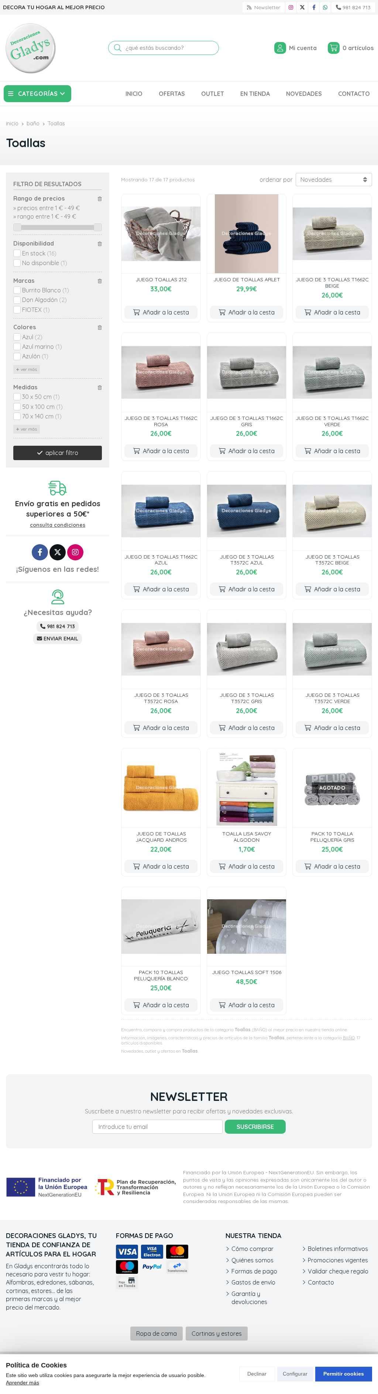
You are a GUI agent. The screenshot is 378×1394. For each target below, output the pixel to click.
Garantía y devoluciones (249, 1298)
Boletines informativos (338, 1248)
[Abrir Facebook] (314, 7)
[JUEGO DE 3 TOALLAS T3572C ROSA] (160, 649)
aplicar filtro (61, 452)
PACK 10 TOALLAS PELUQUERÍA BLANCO (161, 975)
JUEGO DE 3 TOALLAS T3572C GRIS (247, 698)
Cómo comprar (252, 1248)
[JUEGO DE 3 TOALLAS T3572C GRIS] (246, 649)
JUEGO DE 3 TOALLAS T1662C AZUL (160, 559)
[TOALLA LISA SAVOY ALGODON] (246, 787)
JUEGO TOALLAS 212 (161, 279)
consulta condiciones (57, 525)
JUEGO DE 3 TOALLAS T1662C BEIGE (332, 282)
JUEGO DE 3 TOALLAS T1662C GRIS (246, 421)
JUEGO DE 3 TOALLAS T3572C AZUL (247, 559)
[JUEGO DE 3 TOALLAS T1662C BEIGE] (332, 233)
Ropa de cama (156, 1333)
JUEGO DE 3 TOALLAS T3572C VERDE (332, 698)
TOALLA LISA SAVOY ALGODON (246, 836)
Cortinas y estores (217, 1333)
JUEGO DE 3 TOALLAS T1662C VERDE (332, 421)
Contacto (321, 1282)
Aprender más (22, 1383)
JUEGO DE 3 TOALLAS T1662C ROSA (160, 421)
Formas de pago (254, 1271)
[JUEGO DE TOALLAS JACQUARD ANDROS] (160, 787)
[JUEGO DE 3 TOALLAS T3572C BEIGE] (332, 511)
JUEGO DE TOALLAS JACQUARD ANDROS (161, 836)
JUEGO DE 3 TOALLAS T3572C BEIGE (332, 559)
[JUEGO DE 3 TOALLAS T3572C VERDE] (332, 649)
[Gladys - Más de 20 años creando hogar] (30, 48)
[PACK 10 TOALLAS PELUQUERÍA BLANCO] (160, 926)
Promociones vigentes (338, 1260)
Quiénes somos (252, 1260)
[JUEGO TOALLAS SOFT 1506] (246, 926)
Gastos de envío (253, 1282)
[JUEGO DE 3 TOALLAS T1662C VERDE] (332, 372)
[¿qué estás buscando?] (163, 47)
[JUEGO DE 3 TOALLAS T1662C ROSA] (160, 372)
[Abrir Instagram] (291, 7)
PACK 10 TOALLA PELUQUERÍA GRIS (332, 836)
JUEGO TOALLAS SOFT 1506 (246, 972)
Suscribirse (255, 1126)
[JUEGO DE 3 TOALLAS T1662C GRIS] (246, 372)
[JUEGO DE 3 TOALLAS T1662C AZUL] (160, 511)
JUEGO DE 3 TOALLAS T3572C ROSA (161, 698)
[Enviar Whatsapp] (325, 7)
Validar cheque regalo (338, 1271)
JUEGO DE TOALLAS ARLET (246, 279)
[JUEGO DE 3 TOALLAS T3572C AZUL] (246, 511)
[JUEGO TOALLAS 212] (160, 233)
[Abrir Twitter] (302, 7)
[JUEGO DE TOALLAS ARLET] (246, 233)
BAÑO (349, 1037)
